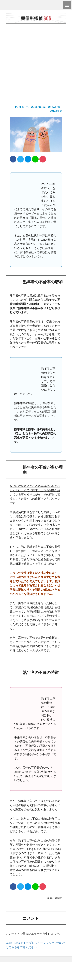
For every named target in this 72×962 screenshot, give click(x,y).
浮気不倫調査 (54, 898)
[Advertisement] (36, 51)
